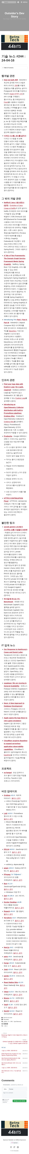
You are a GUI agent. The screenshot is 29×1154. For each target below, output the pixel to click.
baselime (7, 755)
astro (6, 957)
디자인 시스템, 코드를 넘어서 (15, 136)
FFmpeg (7, 874)
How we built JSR (11, 80)
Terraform (8, 918)
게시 (6, 1026)
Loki (5, 813)
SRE (11, 1021)
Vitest (6, 992)
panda (6, 976)
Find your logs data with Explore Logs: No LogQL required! (14, 387)
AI (8, 1021)
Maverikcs (12, 331)
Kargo (6, 963)
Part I (19, 320)
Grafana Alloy (9, 422)
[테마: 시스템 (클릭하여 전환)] (18, 2)
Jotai (6, 969)
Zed (5, 896)
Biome (6, 998)
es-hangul (8, 773)
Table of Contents (8, 67)
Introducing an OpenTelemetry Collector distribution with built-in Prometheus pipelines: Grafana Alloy (14, 410)
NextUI (6, 1011)
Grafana (7, 795)
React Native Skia (11, 982)
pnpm (6, 868)
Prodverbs (8, 436)
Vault (6, 1005)
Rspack (7, 911)
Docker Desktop (10, 902)
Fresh (6, 102)
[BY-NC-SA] (5, 1023)
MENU (25, 2)
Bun (5, 884)
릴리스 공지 (16, 798)
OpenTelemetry (17, 1021)
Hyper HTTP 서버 (16, 94)
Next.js (6, 947)
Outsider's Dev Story (14, 15)
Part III (6, 323)
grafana (5, 1021)
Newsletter (6, 1019)
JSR (16, 85)
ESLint (6, 849)
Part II (24, 320)
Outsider (16, 1150)
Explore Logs (20, 398)
